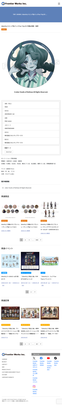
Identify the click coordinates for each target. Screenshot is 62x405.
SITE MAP (4, 374)
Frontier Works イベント (35, 380)
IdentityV (9, 152)
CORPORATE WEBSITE (8, 377)
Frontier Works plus (49, 367)
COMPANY (4, 359)
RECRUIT (4, 362)
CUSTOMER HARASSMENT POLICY (11, 372)
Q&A (3, 367)
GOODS (19, 14)
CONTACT (4, 364)
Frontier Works (49, 362)
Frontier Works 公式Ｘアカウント (35, 364)
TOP (14, 14)
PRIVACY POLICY (6, 369)
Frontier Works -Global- (42, 363)
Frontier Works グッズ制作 (35, 372)
